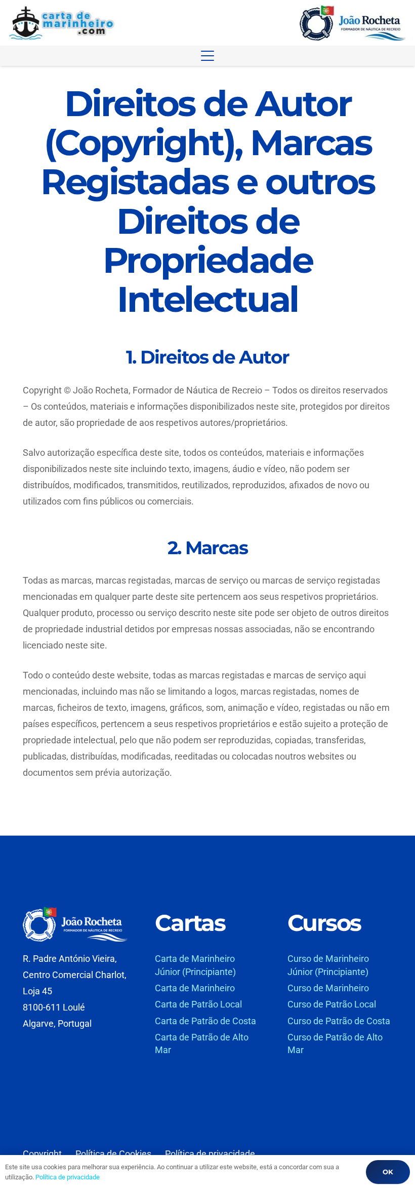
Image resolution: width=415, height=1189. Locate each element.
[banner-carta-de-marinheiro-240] (62, 23)
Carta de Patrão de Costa (205, 1021)
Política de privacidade (210, 1153)
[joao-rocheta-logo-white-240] (75, 924)
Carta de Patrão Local (198, 1004)
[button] (208, 55)
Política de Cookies (113, 1153)
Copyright (42, 1153)
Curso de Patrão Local (331, 1004)
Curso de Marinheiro (328, 988)
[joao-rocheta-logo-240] (353, 23)
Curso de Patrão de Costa (338, 1021)
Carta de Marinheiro (195, 988)
